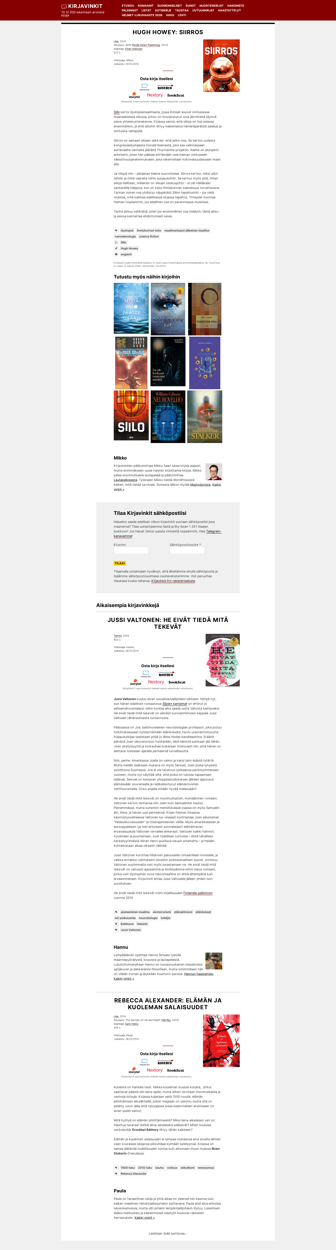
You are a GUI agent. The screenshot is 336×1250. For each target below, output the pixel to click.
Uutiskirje (163, 10)
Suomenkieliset (169, 5)
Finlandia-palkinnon (198, 893)
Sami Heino (131, 1023)
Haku (170, 15)
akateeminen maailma (135, 912)
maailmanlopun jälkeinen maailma (186, 230)
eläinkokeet (203, 912)
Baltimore (127, 924)
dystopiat (127, 230)
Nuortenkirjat (212, 5)
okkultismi (187, 1167)
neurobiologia (148, 918)
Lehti (182, 15)
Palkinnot (130, 10)
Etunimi (120, 545)
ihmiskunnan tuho (149, 230)
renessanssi (206, 1167)
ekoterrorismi (162, 912)
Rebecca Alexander (133, 1173)
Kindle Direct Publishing (146, 44)
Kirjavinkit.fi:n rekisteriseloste (173, 581)
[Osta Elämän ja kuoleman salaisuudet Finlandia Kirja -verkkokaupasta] (146, 1064)
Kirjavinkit (85, 6)
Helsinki (142, 924)
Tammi (118, 635)
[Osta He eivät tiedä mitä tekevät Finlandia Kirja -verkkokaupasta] (147, 676)
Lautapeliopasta (125, 480)
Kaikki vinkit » (124, 978)
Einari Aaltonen (133, 48)
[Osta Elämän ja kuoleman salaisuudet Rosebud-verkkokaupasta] (167, 1064)
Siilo (123, 242)
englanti (126, 254)
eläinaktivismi (183, 912)
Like (116, 41)
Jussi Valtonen (131, 930)
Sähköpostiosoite (185, 545)
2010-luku (145, 1167)
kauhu (159, 1167)
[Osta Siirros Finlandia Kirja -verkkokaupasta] (146, 89)
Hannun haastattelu (198, 974)
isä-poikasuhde (125, 918)
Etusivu (128, 5)
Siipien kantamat (174, 704)
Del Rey (166, 1020)
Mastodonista (200, 484)
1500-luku (128, 1167)
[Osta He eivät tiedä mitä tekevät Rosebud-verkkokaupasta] (168, 676)
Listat (146, 10)
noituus (172, 1167)
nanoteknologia (125, 236)
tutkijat (165, 918)
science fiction (149, 236)
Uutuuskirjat (203, 10)
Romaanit (146, 5)
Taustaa (182, 10)
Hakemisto (235, 5)
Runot (191, 5)
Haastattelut (229, 10)
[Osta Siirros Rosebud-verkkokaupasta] (167, 89)
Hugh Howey (129, 248)
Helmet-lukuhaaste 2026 (142, 15)
